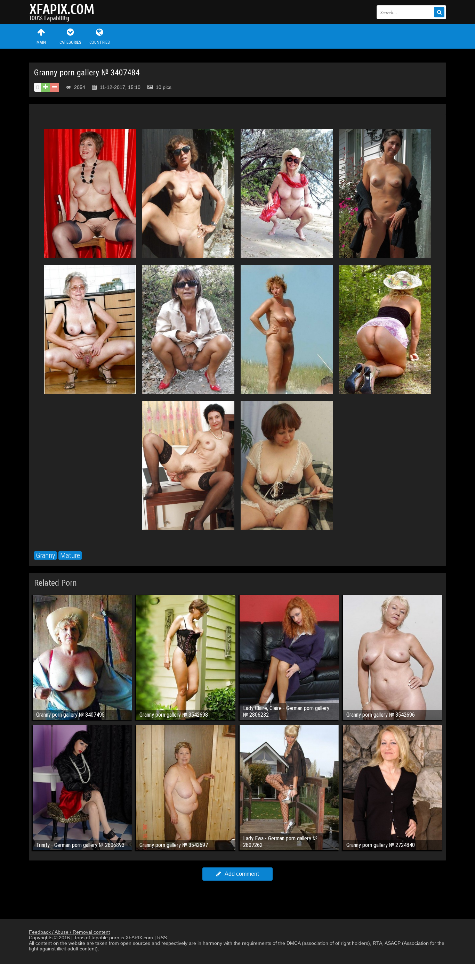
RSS (162, 937)
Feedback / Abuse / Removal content (69, 932)
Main (41, 42)
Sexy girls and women (63, 12)
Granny (45, 555)
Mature (70, 555)
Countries (99, 42)
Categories (70, 42)
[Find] (439, 12)
